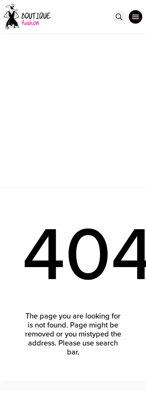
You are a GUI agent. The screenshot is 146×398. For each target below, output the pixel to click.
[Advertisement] (73, 111)
